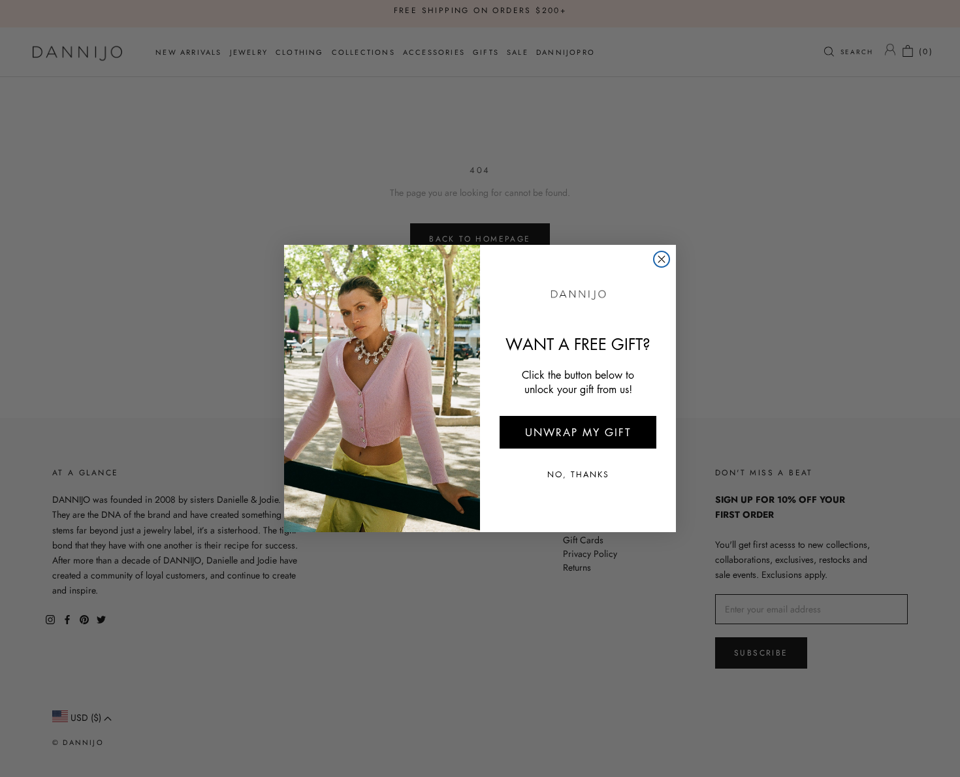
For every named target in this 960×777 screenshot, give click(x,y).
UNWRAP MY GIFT (578, 432)
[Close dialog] (661, 259)
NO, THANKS (578, 474)
